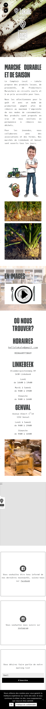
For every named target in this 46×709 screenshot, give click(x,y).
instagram (23, 628)
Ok (11, 705)
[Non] (43, 699)
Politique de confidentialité (26, 705)
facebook (25, 581)
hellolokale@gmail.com (23, 347)
